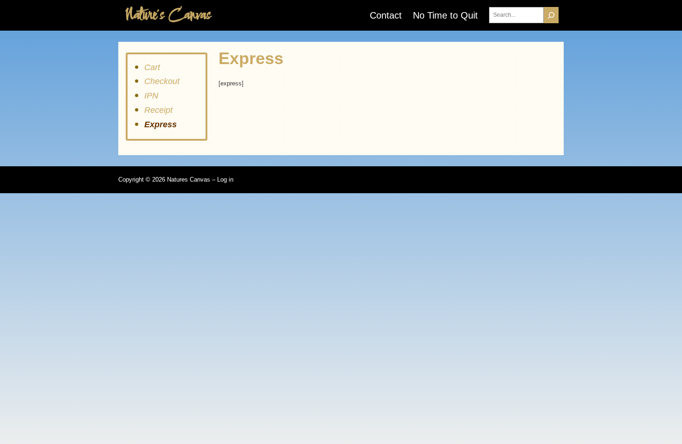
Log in (225, 179)
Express (160, 124)
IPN (151, 95)
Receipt (158, 110)
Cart (152, 67)
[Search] (551, 15)
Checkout (162, 81)
